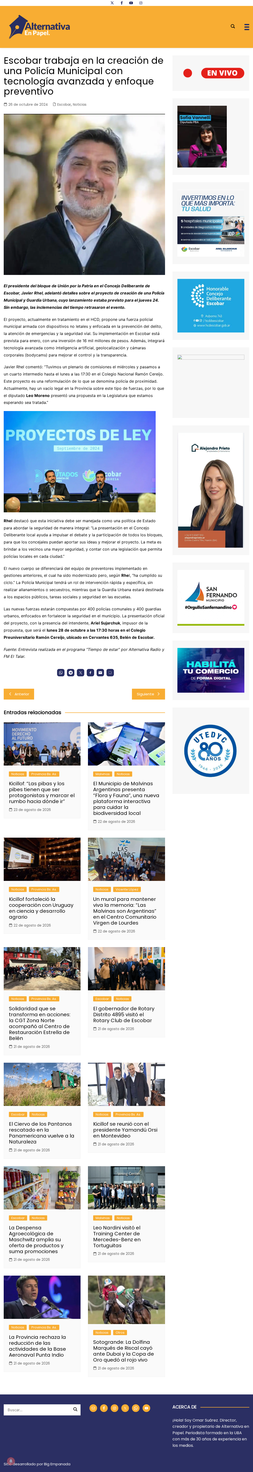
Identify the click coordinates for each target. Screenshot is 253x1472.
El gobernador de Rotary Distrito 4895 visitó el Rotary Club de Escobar (123, 1014)
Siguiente (145, 694)
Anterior (22, 694)
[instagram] (141, 3)
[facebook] (121, 3)
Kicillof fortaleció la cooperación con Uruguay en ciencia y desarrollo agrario (41, 908)
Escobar (64, 104)
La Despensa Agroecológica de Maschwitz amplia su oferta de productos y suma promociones (36, 1239)
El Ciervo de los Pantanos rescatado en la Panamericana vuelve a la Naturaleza (41, 1132)
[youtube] (131, 3)
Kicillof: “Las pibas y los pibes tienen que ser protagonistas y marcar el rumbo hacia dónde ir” (42, 792)
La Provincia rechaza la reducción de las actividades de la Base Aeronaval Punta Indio (37, 1346)
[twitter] (112, 3)
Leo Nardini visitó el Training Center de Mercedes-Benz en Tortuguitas (117, 1236)
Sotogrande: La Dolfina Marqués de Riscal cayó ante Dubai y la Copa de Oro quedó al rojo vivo (123, 1351)
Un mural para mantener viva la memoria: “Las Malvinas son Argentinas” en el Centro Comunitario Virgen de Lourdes (124, 911)
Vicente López (127, 889)
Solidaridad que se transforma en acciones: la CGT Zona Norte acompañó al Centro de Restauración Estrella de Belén (39, 1023)
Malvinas (103, 774)
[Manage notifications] (11, 1461)
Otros (120, 1332)
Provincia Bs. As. (44, 774)
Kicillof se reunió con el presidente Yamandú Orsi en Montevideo (125, 1129)
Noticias (79, 104)
